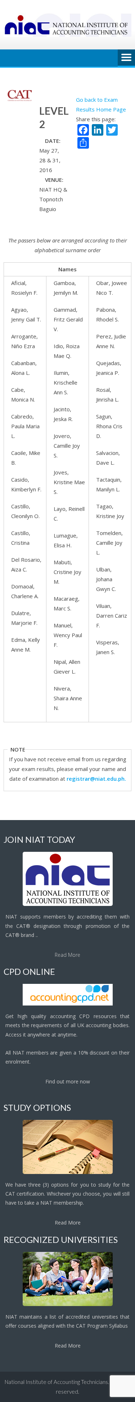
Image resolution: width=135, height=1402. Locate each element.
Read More (67, 954)
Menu (126, 58)
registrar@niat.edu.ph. (96, 778)
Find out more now (67, 1081)
